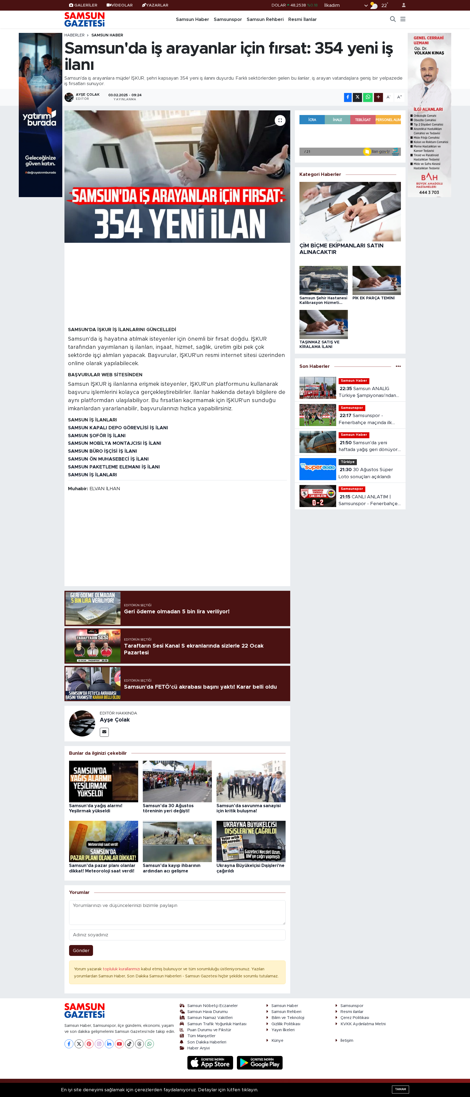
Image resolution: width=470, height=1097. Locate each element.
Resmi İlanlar (302, 19)
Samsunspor (228, 19)
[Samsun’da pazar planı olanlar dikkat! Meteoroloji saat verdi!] (103, 841)
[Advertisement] (177, 284)
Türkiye (348, 462)
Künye (277, 1041)
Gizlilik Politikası (285, 1024)
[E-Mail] (104, 732)
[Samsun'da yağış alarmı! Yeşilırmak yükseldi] (103, 781)
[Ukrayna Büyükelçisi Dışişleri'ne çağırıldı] (251, 841)
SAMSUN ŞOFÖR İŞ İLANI (97, 435)
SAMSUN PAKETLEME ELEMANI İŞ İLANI (114, 467)
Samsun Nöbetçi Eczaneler (212, 1006)
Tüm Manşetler (201, 1036)
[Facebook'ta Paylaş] (348, 97)
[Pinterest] (89, 1043)
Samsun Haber (192, 19)
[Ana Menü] (403, 19)
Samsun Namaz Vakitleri (210, 1018)
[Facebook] (68, 1043)
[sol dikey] (40, 114)
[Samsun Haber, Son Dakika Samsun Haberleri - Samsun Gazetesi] (84, 19)
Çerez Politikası (355, 1018)
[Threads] (139, 1043)
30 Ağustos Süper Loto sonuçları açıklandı (366, 473)
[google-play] (260, 1062)
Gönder (81, 950)
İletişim (347, 1041)
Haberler (74, 35)
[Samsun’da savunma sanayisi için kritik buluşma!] (251, 781)
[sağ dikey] (429, 114)
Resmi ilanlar (352, 1012)
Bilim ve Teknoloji (287, 1018)
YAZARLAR (157, 5)
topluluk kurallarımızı (122, 969)
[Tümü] (398, 366)
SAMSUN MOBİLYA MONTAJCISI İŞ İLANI (114, 443)
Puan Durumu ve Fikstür (209, 1030)
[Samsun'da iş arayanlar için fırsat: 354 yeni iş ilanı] (177, 176)
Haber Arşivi (198, 1048)
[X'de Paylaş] (357, 97)
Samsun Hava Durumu (207, 1012)
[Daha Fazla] (378, 97)
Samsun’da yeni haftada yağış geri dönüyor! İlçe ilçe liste (369, 446)
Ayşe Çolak (115, 720)
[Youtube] (119, 1043)
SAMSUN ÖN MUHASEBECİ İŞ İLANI (108, 459)
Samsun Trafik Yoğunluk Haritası (216, 1024)
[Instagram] (99, 1043)
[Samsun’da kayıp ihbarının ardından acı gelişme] (177, 841)
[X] (79, 1043)
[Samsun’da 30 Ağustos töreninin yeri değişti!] (177, 781)
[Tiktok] (129, 1043)
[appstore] (211, 1062)
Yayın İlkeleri (283, 1030)
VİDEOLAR (122, 5)
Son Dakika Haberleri (206, 1042)
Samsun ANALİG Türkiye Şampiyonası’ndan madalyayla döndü (367, 392)
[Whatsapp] (149, 1043)
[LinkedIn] (109, 1043)
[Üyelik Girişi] (401, 5)
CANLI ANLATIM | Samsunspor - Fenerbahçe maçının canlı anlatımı (368, 501)
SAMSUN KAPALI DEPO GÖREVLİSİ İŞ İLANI (118, 427)
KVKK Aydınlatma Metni (363, 1024)
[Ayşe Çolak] (82, 723)
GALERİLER (85, 5)
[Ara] (393, 19)
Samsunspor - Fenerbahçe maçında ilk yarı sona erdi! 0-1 (365, 419)
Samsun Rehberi (265, 19)
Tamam (400, 1089)
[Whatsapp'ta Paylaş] (368, 97)
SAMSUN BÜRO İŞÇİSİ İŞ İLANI (102, 451)
